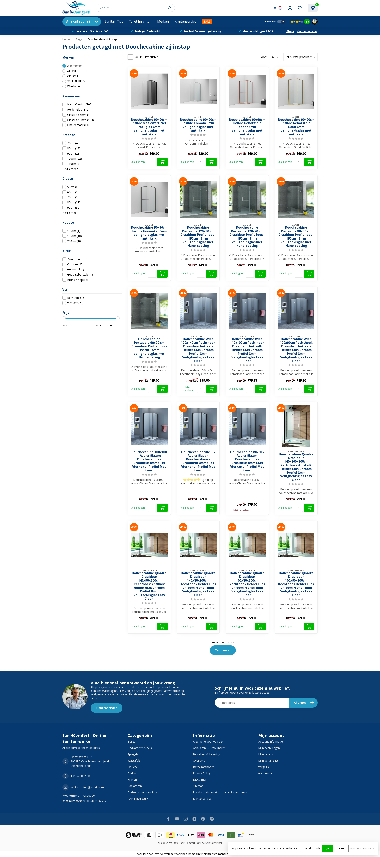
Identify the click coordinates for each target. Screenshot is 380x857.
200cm (75, 241)
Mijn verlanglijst (268, 760)
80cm (73, 148)
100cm (74, 158)
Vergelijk (263, 767)
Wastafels (134, 760)
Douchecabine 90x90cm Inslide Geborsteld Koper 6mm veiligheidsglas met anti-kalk (247, 127)
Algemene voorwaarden (208, 741)
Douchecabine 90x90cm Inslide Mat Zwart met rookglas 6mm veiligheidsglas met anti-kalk (149, 127)
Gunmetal (75, 269)
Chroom (75, 264)
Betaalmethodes (203, 767)
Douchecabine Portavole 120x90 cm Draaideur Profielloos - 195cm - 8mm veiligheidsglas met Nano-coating (247, 237)
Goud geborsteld (80, 274)
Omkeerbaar (79, 124)
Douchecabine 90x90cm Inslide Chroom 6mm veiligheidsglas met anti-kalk (198, 125)
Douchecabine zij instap (102, 39)
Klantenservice (185, 21)
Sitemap (198, 786)
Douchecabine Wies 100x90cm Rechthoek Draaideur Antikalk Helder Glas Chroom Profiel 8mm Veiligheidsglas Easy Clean (296, 350)
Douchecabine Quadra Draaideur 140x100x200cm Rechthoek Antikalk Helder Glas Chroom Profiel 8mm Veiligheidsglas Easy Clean (296, 467)
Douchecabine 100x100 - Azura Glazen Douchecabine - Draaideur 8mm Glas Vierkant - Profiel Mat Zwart (149, 461)
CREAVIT (72, 76)
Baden (132, 773)
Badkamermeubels (140, 748)
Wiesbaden (74, 86)
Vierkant (75, 302)
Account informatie (270, 741)
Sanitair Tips (114, 21)
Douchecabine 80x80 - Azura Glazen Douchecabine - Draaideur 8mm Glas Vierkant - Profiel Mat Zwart (247, 461)
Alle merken (74, 65)
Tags (79, 39)
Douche (133, 767)
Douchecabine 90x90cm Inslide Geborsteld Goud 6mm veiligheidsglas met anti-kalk (296, 127)
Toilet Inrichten (140, 21)
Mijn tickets (265, 754)
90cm (73, 153)
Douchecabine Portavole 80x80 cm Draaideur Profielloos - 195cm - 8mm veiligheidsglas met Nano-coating (296, 237)
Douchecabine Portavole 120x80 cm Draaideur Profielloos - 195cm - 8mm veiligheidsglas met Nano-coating (198, 237)
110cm (73, 163)
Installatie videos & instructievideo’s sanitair (221, 792)
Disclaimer (199, 779)
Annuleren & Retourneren (209, 748)
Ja (327, 848)
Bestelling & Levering (206, 754)
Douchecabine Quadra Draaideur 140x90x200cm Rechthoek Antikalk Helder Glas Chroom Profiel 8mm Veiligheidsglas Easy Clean (149, 586)
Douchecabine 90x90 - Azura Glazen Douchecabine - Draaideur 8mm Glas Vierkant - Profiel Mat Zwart (198, 461)
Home (66, 39)
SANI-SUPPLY (76, 81)
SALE (207, 21)
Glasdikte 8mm (80, 119)
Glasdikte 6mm (79, 114)
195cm (74, 235)
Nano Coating (79, 104)
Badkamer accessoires (142, 792)
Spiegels (133, 754)
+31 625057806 (81, 776)
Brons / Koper (78, 279)
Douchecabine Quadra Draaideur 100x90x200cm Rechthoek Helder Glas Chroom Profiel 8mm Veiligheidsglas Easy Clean (296, 584)
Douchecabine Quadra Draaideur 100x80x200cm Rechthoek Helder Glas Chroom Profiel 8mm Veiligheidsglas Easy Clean (247, 584)
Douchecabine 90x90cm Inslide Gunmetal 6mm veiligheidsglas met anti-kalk (149, 233)
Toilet (131, 741)
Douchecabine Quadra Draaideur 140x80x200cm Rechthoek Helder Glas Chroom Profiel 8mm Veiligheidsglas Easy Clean (198, 584)
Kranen (132, 779)
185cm (73, 230)
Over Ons (199, 760)
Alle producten (267, 773)
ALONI (71, 70)
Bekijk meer (70, 169)
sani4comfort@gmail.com (87, 787)
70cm (73, 143)
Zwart (74, 259)
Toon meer (223, 650)
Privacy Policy (201, 773)
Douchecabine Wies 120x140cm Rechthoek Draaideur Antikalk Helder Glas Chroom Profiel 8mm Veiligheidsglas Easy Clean (198, 350)
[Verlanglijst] (300, 8)
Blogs (290, 31)
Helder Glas (78, 109)
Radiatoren (135, 786)
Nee (341, 848)
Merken (163, 21)
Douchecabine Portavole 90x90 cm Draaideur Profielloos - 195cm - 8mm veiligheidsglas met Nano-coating (149, 348)
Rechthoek (77, 297)
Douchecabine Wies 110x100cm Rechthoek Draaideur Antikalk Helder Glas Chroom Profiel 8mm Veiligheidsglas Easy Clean (247, 350)
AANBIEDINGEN (138, 798)
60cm (73, 192)
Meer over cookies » (362, 848)
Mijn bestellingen (269, 748)
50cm (73, 186)
